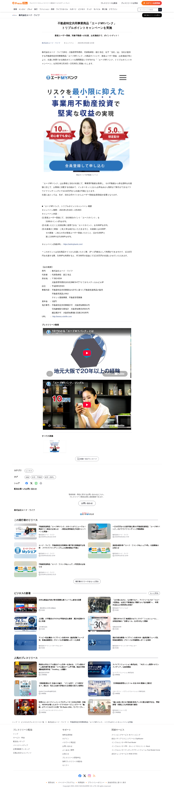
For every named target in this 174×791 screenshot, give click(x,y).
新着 (15, 9)
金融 (27, 477)
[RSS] (94, 775)
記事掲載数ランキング (21, 749)
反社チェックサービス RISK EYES (124, 754)
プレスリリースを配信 (109, 3)
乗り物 (104, 9)
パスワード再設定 (69, 742)
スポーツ (73, 9)
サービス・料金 (19, 738)
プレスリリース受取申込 (71, 758)
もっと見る (154, 593)
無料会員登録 (67, 735)
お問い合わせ (87, 503)
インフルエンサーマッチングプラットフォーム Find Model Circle (136, 750)
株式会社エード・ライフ (51, 43)
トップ (14, 722)
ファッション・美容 (46, 9)
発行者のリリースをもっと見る (87, 581)
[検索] (160, 9)
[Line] (36, 483)
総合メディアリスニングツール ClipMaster (127, 739)
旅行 (36, 9)
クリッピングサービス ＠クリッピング (126, 735)
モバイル (97, 9)
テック (89, 9)
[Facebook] (26, 483)
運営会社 (51, 782)
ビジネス (81, 9)
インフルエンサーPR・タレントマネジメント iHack (131, 746)
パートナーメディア (20, 745)
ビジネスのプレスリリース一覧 (32, 722)
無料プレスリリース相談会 (72, 761)
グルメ (29, 9)
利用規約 (81, 782)
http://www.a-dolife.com (62, 316)
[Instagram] (89, 775)
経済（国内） (50, 477)
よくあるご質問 (68, 750)
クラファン (113, 9)
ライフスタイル (62, 9)
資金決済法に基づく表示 (117, 782)
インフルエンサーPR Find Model (124, 742)
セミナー (65, 765)
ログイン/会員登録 (153, 3)
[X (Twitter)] (31, 483)
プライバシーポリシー (96, 782)
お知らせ (65, 754)
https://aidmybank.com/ (73, 244)
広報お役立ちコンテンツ (22, 753)
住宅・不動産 (37, 477)
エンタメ (22, 9)
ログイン (65, 739)
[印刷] (41, 483)
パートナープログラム (66, 782)
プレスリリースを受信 (129, 3)
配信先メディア (19, 741)
